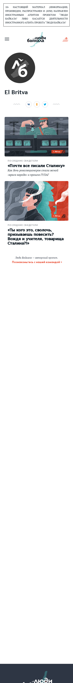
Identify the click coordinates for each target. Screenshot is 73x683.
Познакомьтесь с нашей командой (36, 262)
